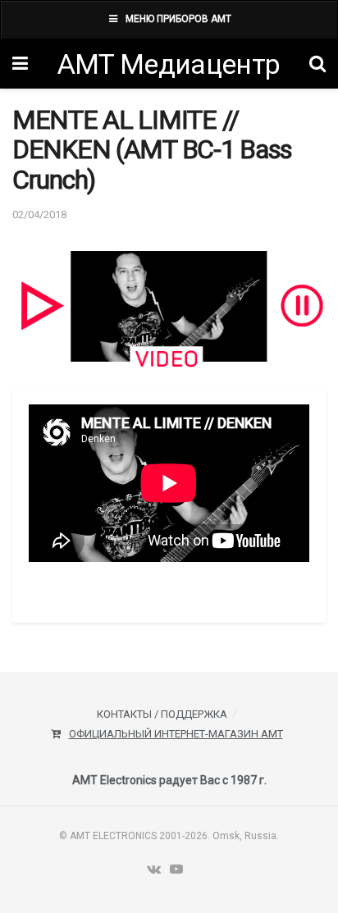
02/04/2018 (39, 214)
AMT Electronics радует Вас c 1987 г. (169, 780)
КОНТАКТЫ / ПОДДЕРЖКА (162, 714)
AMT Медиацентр (168, 64)
